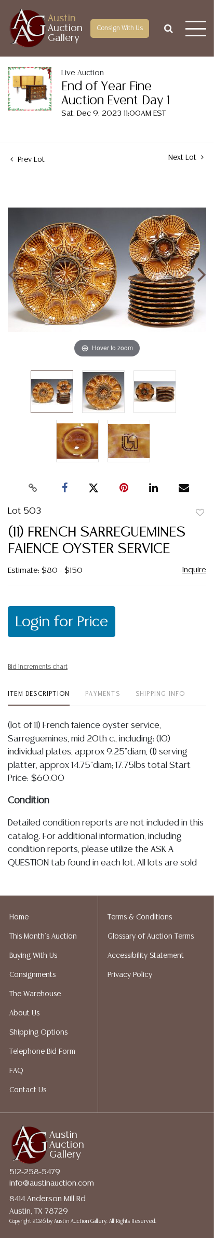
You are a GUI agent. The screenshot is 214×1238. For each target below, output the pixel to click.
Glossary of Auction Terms (151, 936)
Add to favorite (200, 513)
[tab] (39, 698)
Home (19, 917)
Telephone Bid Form (42, 1051)
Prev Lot (30, 159)
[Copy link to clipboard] (33, 488)
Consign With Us (120, 28)
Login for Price (61, 622)
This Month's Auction (43, 936)
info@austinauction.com (51, 1183)
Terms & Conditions (140, 917)
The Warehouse (35, 994)
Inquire (194, 570)
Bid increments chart (38, 667)
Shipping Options (38, 1032)
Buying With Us (33, 955)
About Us (24, 1013)
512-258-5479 (34, 1172)
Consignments (32, 975)
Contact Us (27, 1090)
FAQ (16, 1071)
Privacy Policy (130, 975)
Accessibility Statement (146, 955)
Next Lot (183, 157)
